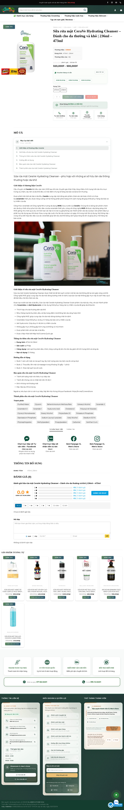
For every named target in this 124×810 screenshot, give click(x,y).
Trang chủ (57, 27)
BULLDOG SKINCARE (87, 585)
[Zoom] (4, 72)
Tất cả (18, 505)
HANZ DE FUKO (13, 585)
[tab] (56, 429)
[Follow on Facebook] (107, 2)
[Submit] (85, 10)
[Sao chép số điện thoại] (34, 721)
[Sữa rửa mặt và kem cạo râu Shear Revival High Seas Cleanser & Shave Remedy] (37, 570)
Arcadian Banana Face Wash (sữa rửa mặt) (111, 590)
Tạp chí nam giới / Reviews (61, 20)
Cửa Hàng (67, 27)
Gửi (107, 536)
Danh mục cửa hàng (25, 16)
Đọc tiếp (13, 597)
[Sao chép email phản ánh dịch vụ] (34, 742)
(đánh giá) (65, 62)
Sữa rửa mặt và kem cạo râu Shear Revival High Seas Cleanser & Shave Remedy (37, 590)
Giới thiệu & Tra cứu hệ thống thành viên (114, 728)
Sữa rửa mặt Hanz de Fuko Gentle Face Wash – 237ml (13, 590)
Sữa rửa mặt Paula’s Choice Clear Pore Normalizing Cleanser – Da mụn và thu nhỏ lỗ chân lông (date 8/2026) (13, 637)
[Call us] (120, 2)
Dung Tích (56, 86)
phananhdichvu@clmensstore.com (21, 742)
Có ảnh (64, 505)
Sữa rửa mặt (83, 27)
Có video (56, 505)
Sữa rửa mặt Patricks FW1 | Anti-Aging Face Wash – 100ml (62, 590)
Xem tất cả (99, 72)
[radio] (56, 90)
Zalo (110, 739)
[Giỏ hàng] (121, 10)
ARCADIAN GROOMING (111, 585)
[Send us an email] (116, 2)
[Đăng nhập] (115, 10)
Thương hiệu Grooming (50, 16)
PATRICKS (62, 585)
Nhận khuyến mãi (62, 775)
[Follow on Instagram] (112, 2)
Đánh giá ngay (99, 493)
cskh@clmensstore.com (18, 728)
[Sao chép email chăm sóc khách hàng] (34, 727)
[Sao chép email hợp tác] (34, 734)
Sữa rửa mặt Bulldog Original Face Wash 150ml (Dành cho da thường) (87, 590)
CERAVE (68, 50)
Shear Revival (37, 585)
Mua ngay (91, 97)
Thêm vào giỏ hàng (73, 97)
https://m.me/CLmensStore (82, 391)
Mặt (74, 27)
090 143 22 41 (14, 721)
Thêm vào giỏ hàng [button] (37, 597)
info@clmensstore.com (18, 735)
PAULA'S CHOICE (13, 632)
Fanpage (116, 739)
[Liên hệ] (116, 795)
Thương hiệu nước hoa (74, 16)
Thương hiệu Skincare (97, 16)
